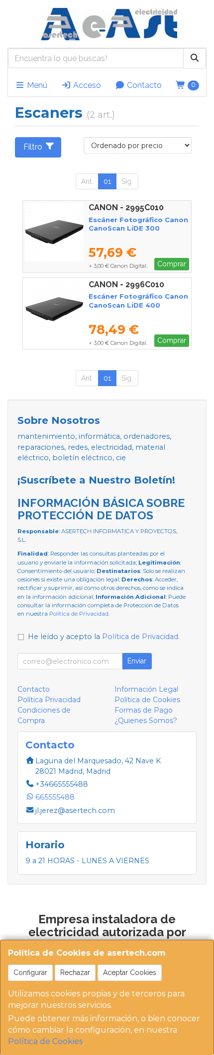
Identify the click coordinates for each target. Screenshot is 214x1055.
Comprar (171, 264)
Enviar (136, 661)
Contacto (143, 85)
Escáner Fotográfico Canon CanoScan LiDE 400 (138, 300)
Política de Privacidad (78, 613)
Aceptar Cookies (129, 972)
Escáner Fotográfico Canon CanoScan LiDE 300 (138, 224)
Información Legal (146, 689)
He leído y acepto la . (104, 636)
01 (107, 181)
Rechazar (75, 972)
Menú (36, 85)
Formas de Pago (143, 710)
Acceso (86, 85)
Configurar (30, 972)
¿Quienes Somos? (145, 720)
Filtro (32, 147)
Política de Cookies (45, 1041)
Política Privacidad (49, 699)
